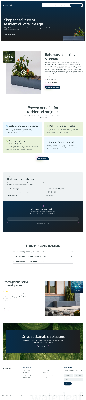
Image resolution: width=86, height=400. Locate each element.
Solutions (63, 5)
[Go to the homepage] (7, 368)
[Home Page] (7, 5)
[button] (64, 5)
